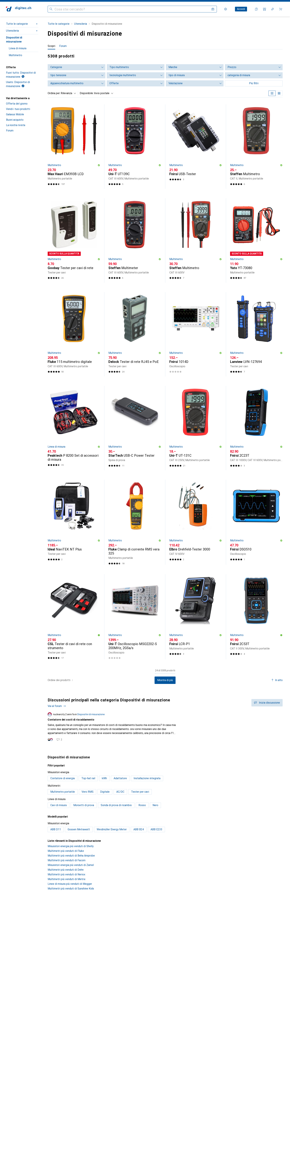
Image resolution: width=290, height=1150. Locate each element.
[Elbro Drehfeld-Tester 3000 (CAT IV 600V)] (195, 522)
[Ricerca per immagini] (213, 9)
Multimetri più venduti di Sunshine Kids (71, 888)
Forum (9, 130)
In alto (279, 680)
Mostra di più (165, 680)
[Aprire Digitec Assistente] (256, 9)
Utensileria (12, 30)
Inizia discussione (269, 702)
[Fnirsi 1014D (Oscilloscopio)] (195, 334)
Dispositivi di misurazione (14, 39)
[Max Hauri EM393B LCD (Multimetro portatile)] (74, 146)
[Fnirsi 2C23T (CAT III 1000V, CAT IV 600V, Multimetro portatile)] (256, 428)
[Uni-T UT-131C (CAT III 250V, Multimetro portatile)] (195, 428)
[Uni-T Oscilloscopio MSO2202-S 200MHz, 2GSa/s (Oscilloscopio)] (134, 616)
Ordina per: (54, 93)
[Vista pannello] (272, 93)
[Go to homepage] (18, 9)
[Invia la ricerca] (51, 9)
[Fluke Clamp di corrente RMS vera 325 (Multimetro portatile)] (134, 522)
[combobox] (67, 93)
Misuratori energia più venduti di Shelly (71, 846)
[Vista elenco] (279, 93)
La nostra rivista (15, 125)
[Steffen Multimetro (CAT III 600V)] (195, 240)
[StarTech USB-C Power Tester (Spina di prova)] (134, 428)
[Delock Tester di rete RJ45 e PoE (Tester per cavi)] (134, 334)
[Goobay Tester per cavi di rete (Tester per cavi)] (74, 240)
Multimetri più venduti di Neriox (66, 874)
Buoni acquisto (14, 119)
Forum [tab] (63, 46)
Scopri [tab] (51, 46)
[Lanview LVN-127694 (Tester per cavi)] (256, 334)
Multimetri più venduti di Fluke (66, 850)
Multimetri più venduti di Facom (66, 860)
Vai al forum (55, 706)
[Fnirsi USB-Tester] (195, 146)
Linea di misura (17, 48)
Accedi (241, 9)
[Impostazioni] (225, 9)
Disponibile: (86, 93)
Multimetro (15, 55)
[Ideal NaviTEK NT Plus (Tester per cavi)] (74, 522)
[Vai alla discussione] (165, 727)
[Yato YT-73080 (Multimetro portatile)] (256, 240)
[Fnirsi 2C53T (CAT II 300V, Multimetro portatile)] (256, 616)
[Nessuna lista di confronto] (264, 9)
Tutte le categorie (17, 23)
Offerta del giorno (17, 103)
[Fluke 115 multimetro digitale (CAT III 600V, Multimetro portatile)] (74, 334)
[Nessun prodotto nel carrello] (280, 9)
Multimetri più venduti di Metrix (66, 879)
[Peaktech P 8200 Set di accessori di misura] (74, 428)
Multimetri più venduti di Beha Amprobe (71, 855)
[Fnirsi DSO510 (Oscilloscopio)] (256, 522)
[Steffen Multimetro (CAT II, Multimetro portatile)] (256, 146)
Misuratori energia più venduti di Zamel (71, 865)
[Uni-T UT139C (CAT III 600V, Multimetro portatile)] (134, 146)
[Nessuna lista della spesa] (272, 9)
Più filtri (253, 83)
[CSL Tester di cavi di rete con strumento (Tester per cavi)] (74, 616)
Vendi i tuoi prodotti (18, 109)
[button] (99, 165)
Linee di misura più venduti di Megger (70, 883)
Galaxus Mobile (15, 114)
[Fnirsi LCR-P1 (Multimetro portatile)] (195, 616)
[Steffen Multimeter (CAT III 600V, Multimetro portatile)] (134, 240)
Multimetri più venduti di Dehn (66, 869)
